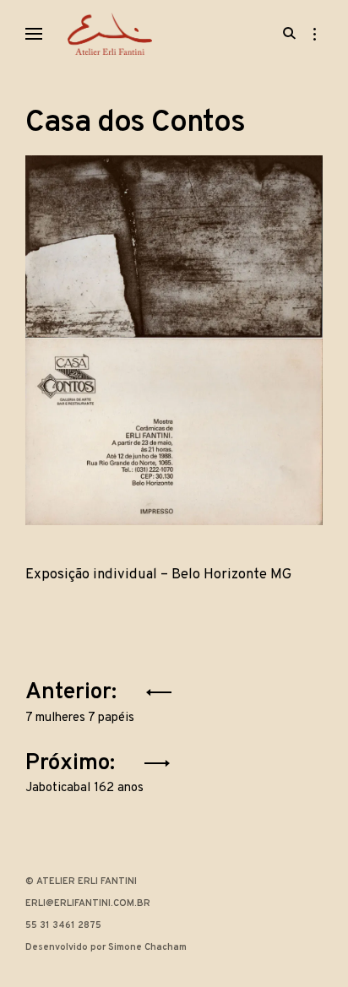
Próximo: (84, 770)
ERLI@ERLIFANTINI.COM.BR (87, 903)
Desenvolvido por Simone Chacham (106, 947)
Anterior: (79, 699)
